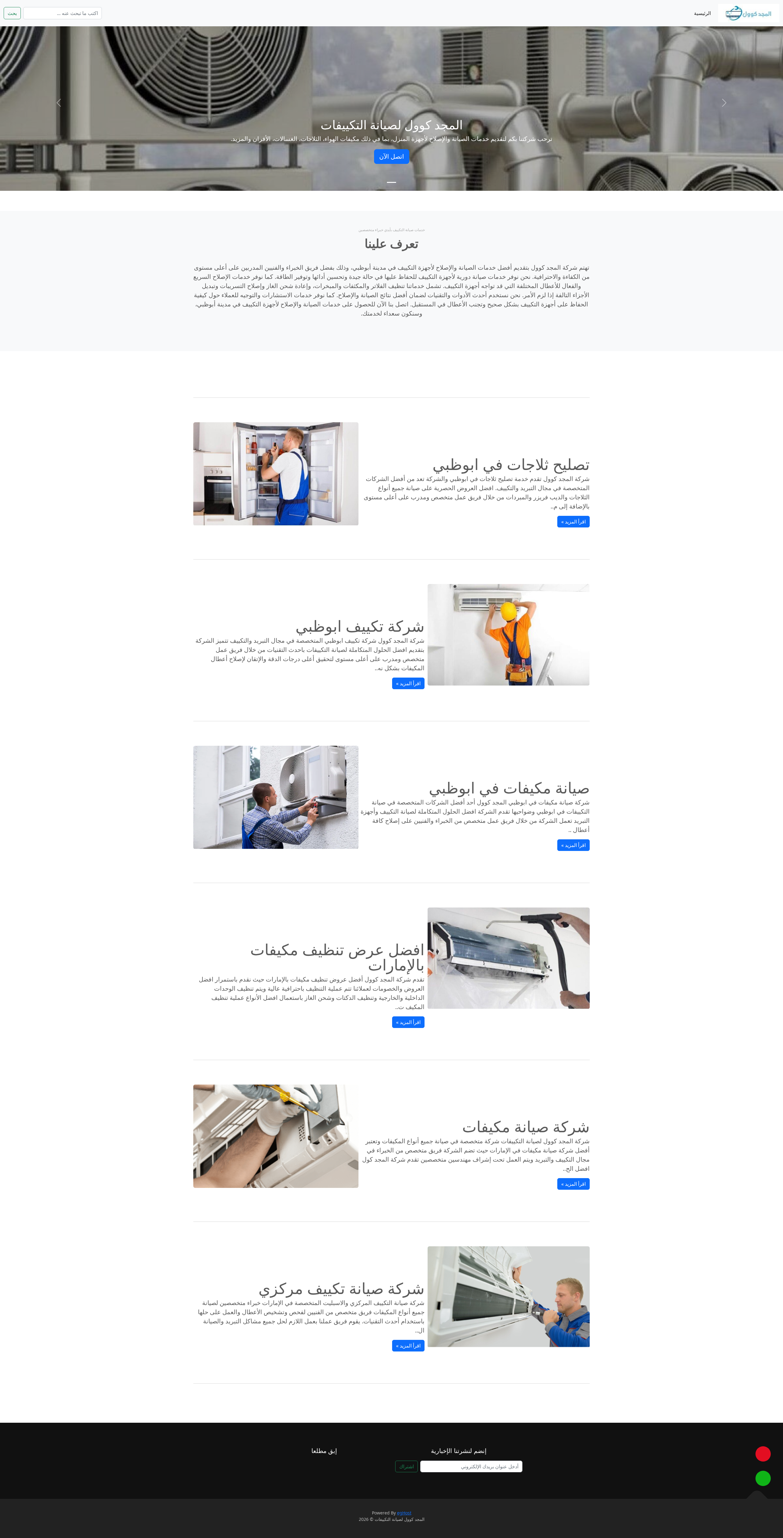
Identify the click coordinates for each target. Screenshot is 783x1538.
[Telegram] (316, 1467)
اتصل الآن (391, 156)
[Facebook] (331, 1467)
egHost (404, 1513)
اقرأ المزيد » (573, 521)
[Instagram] (301, 1467)
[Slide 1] (391, 182)
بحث (12, 13)
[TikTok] (346, 1467)
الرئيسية (702, 13)
